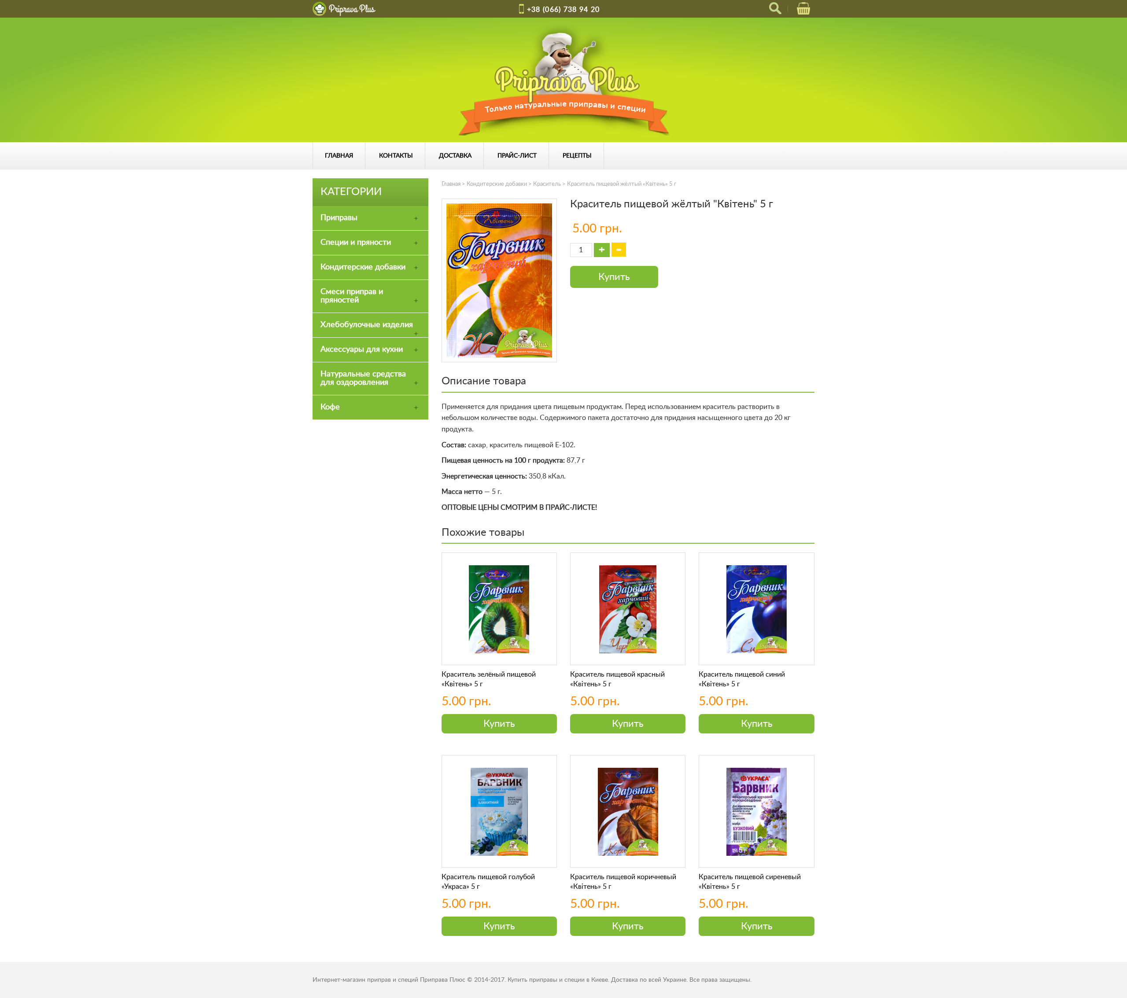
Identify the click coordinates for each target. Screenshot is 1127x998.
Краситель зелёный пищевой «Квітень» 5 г (489, 679)
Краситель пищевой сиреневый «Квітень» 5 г (750, 881)
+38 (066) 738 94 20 (563, 9)
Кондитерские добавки (497, 184)
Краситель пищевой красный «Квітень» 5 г (617, 679)
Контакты (396, 156)
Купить (614, 277)
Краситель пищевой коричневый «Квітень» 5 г (623, 881)
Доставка (455, 156)
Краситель (547, 184)
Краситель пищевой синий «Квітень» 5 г (742, 679)
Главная (339, 156)
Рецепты (577, 156)
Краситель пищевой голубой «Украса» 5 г (488, 881)
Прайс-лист (517, 156)
